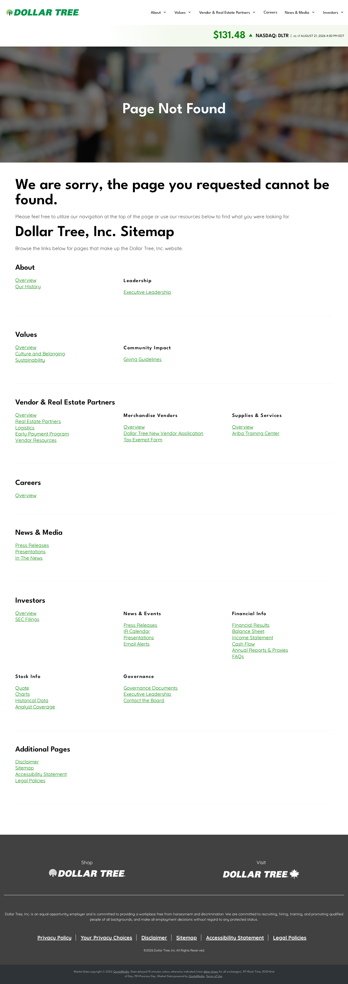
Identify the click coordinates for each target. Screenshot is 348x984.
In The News (29, 558)
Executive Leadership (147, 292)
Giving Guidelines (143, 359)
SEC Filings (27, 619)
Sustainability (30, 360)
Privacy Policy (54, 937)
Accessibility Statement (41, 774)
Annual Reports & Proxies (260, 650)
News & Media (297, 13)
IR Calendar (137, 631)
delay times (211, 972)
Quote (22, 688)
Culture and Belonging (40, 354)
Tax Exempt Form (143, 440)
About (156, 13)
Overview (25, 280)
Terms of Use (214, 976)
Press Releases (32, 545)
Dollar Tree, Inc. (165, 950)
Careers (270, 13)
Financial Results (251, 625)
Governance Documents (151, 688)
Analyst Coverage (35, 707)
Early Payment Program (42, 434)
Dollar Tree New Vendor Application (163, 433)
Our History (28, 286)
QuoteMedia (121, 972)
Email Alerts (137, 644)
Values (180, 13)
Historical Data (31, 700)
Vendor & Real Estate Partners (224, 13)
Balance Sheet (248, 631)
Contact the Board (144, 700)
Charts (22, 694)
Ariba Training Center (255, 433)
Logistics (24, 428)
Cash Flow (243, 644)
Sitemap (24, 768)
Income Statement (252, 637)
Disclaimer (27, 762)
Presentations (30, 551)
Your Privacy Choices (106, 937)
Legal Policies (30, 780)
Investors (330, 13)
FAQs (238, 656)
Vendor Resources (36, 440)
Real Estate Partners (38, 421)
